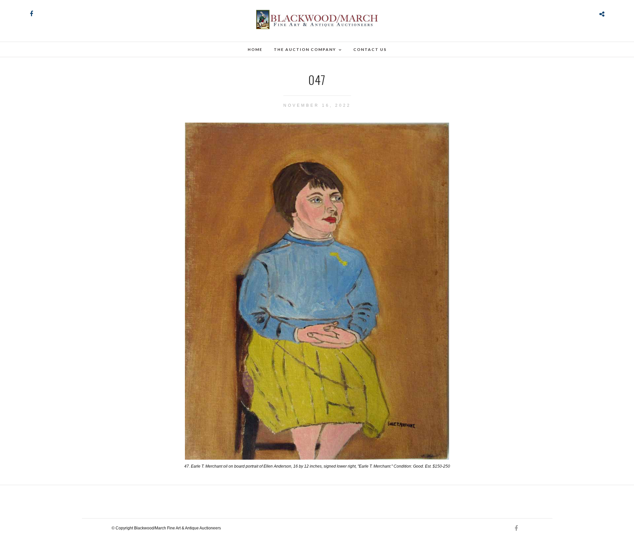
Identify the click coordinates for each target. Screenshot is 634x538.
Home (255, 49)
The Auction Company (305, 49)
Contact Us (370, 49)
